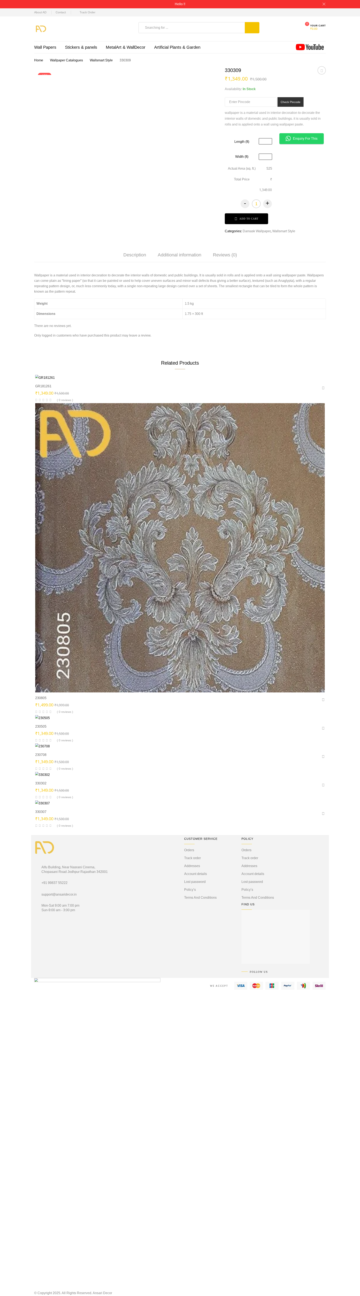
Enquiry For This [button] (305, 138)
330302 (40, 783)
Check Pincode (290, 102)
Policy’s (190, 889)
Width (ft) (241, 156)
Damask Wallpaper (257, 231)
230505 (40, 726)
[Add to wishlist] (321, 72)
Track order (192, 858)
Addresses (192, 866)
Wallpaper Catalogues (66, 60)
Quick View (169, 373)
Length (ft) (241, 141)
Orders (189, 850)
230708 (40, 755)
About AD (40, 12)
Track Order (87, 12)
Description (134, 254)
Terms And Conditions (200, 897)
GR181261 (43, 386)
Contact (61, 12)
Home (38, 60)
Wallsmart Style (101, 60)
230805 (40, 698)
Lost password (195, 881)
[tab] (134, 255)
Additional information (179, 254)
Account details (195, 874)
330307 (40, 812)
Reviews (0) (225, 254)
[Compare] (195, 373)
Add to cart (248, 218)
